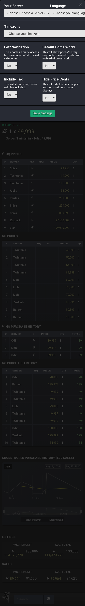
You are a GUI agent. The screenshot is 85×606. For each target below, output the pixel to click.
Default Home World (58, 47)
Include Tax (13, 79)
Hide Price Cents (55, 79)
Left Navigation (16, 47)
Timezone (12, 26)
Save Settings (42, 113)
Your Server (13, 6)
